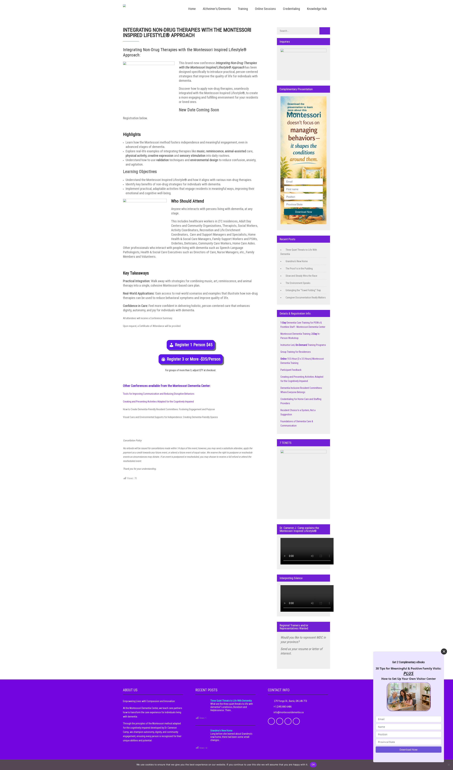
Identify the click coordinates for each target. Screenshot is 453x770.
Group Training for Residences (295, 351)
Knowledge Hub (317, 9)
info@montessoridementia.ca (289, 712)
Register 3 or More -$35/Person (193, 359)
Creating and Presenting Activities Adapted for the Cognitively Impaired (158, 401)
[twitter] (279, 721)
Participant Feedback (290, 369)
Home (192, 9)
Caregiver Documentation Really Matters (306, 297)
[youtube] (296, 721)
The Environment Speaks (298, 283)
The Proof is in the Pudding (299, 268)
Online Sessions (265, 9)
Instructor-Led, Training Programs (303, 345)
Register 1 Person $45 (194, 344)
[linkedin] (288, 721)
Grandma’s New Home (297, 261)
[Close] (444, 651)
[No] (448, 764)
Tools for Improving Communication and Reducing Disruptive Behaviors (158, 393)
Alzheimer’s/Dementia (217, 9)
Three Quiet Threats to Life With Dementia (231, 700)
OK (313, 764)
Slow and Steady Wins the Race (301, 275)
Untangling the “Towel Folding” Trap (303, 290)
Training (243, 9)
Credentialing (291, 9)
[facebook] (271, 721)
